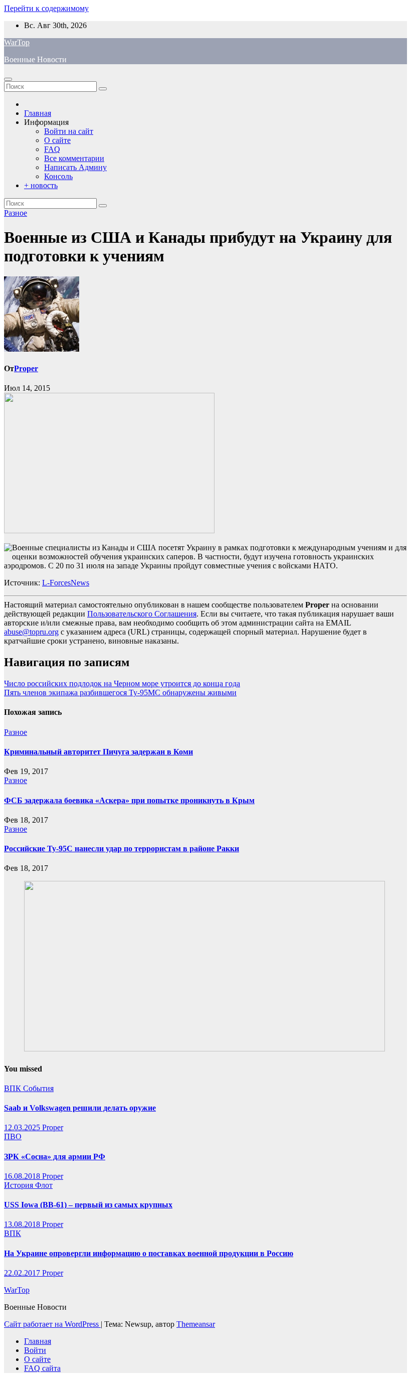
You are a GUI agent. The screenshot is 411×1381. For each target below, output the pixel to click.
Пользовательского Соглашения (141, 613)
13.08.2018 (23, 1224)
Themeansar (195, 1324)
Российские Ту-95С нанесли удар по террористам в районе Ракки (121, 848)
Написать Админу (75, 167)
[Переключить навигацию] (8, 79)
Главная (37, 113)
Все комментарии (74, 158)
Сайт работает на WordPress (52, 1324)
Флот (44, 1185)
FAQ (52, 149)
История (19, 1185)
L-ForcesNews (65, 582)
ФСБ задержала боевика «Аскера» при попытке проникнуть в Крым (129, 800)
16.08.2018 (23, 1176)
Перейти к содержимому (46, 8)
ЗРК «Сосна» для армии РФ (54, 1156)
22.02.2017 (23, 1273)
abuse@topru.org (31, 632)
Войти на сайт (68, 131)
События (38, 1088)
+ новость (41, 185)
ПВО (13, 1136)
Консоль (58, 176)
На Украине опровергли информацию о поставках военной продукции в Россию (148, 1253)
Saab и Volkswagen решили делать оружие (80, 1108)
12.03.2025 (23, 1127)
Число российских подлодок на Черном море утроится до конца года (122, 683)
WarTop (17, 42)
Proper (26, 368)
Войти (35, 1350)
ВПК (13, 1088)
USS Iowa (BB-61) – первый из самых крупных (88, 1204)
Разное (15, 213)
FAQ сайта (42, 1368)
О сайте (57, 140)
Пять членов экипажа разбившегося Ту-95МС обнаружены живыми (120, 692)
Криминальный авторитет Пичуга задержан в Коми (98, 751)
